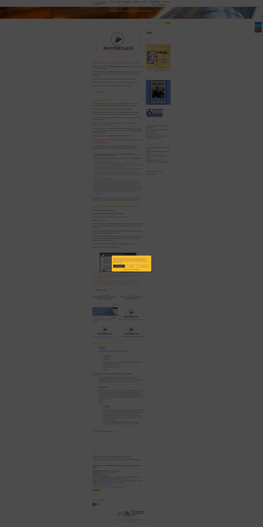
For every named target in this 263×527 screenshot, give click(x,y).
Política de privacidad (135, 269)
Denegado (131, 266)
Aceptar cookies (119, 266)
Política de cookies (126, 269)
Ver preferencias (144, 266)
